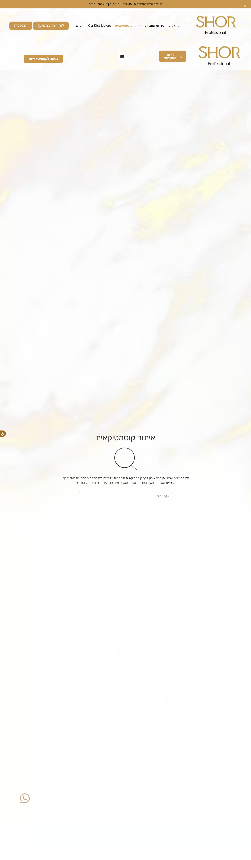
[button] (122, 56)
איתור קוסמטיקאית (128, 25)
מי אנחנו (174, 25)
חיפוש (80, 25)
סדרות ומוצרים (154, 25)
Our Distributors (99, 25)
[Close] (245, 4)
